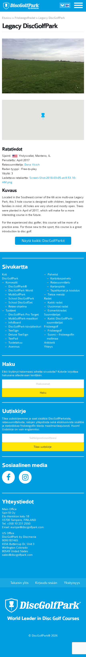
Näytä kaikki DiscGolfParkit (43, 241)
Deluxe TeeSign (18, 334)
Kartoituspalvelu (60, 278)
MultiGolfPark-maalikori (23, 318)
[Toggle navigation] (78, 6)
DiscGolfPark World (20, 290)
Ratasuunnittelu (60, 282)
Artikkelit (49, 342)
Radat (47, 298)
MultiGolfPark (16, 294)
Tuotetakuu (15, 342)
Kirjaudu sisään (46, 583)
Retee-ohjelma (17, 306)
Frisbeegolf (51, 326)
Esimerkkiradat (57, 310)
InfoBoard (14, 322)
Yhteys (48, 346)
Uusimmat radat (58, 306)
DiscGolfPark (10, 278)
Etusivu (6, 18)
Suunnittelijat (52, 314)
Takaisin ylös (19, 583)
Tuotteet (11, 310)
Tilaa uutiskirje (43, 447)
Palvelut (53, 274)
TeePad (13, 338)
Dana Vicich (32, 164)
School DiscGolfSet (20, 302)
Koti (4, 274)
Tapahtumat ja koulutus (65, 290)
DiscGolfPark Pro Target (23, 314)
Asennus (14, 346)
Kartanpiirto (57, 286)
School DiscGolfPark (21, 298)
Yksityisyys (72, 583)
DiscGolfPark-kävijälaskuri (24, 326)
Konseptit (11, 282)
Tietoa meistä (56, 294)
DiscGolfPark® (17, 286)
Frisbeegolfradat (25, 18)
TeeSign (13, 330)
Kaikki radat (55, 302)
